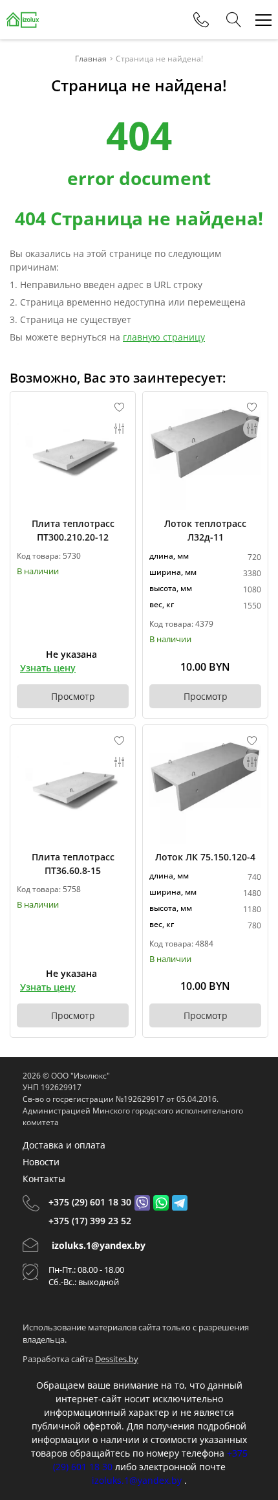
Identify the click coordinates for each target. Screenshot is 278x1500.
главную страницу (164, 337)
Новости (41, 1162)
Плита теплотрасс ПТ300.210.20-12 (73, 530)
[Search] (234, 20)
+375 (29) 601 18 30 (89, 1202)
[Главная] (22, 19)
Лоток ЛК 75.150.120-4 (205, 857)
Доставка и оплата (64, 1145)
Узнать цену (48, 668)
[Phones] (201, 20)
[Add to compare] (120, 429)
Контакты (44, 1178)
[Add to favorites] (120, 407)
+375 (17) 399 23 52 (89, 1221)
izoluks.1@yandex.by (98, 1245)
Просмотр (73, 696)
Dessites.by (116, 1359)
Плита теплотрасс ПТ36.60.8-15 (73, 864)
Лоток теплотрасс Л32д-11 (205, 530)
